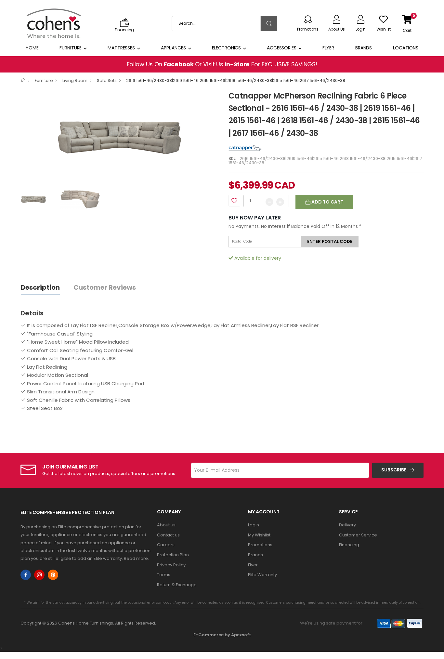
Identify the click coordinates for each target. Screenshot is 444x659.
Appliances (173, 48)
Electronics (226, 48)
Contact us (168, 535)
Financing (349, 545)
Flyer (328, 48)
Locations (405, 48)
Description (40, 287)
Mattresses (121, 48)
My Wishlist (259, 535)
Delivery (347, 525)
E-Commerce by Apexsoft (222, 635)
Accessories (281, 48)
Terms (163, 575)
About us (166, 525)
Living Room (74, 80)
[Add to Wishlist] (234, 200)
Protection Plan (173, 555)
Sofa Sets (107, 80)
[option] (119, 138)
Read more (136, 558)
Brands (363, 48)
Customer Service (358, 535)
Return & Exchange (177, 585)
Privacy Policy (171, 565)
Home (32, 48)
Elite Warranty (262, 575)
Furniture (70, 48)
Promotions (260, 545)
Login (253, 525)
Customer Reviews (104, 287)
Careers (166, 545)
